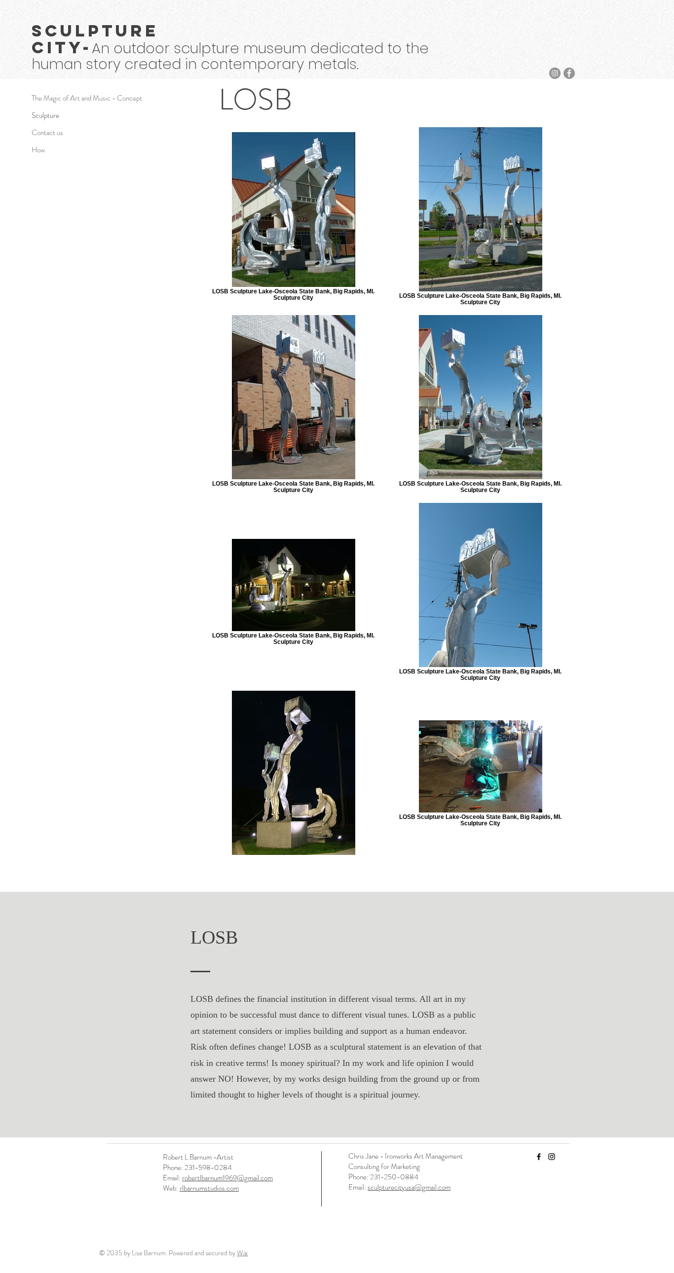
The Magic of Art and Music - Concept (66, 98)
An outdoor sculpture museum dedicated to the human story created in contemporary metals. (230, 56)
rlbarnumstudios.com (209, 1188)
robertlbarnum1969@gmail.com (227, 1177)
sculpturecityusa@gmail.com (409, 1187)
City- (62, 47)
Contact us (47, 132)
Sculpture (45, 115)
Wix (242, 1253)
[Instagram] (555, 73)
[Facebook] (569, 73)
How (38, 149)
